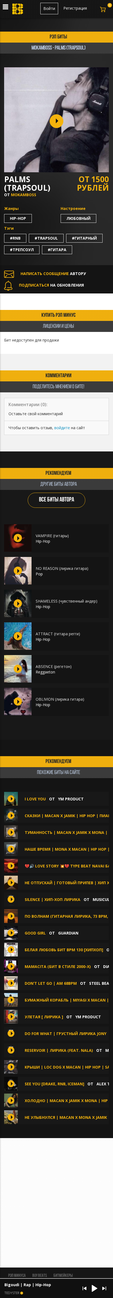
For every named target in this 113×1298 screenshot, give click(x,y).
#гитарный (84, 238)
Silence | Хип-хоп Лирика (53, 899)
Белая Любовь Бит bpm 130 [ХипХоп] (64, 949)
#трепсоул (22, 249)
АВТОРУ (53, 273)
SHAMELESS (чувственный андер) (66, 601)
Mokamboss (23, 194)
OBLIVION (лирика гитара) (60, 699)
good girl (35, 933)
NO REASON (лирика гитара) (62, 568)
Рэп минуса (17, 1276)
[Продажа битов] (18, 10)
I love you (35, 798)
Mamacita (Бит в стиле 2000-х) (58, 966)
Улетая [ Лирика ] (44, 1016)
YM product (71, 798)
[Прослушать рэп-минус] (18, 538)
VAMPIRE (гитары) (52, 535)
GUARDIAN (68, 933)
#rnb (15, 238)
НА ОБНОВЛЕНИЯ (51, 285)
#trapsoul (46, 238)
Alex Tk (104, 1083)
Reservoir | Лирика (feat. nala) (59, 1050)
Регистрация (75, 8)
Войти (49, 8)
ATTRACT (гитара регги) (58, 633)
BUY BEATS (39, 1276)
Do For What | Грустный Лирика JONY (65, 1033)
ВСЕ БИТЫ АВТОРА (56, 500)
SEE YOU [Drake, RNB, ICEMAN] (54, 1083)
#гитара (57, 249)
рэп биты (58, 37)
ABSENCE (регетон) (54, 666)
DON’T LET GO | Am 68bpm (51, 983)
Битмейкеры (63, 1276)
